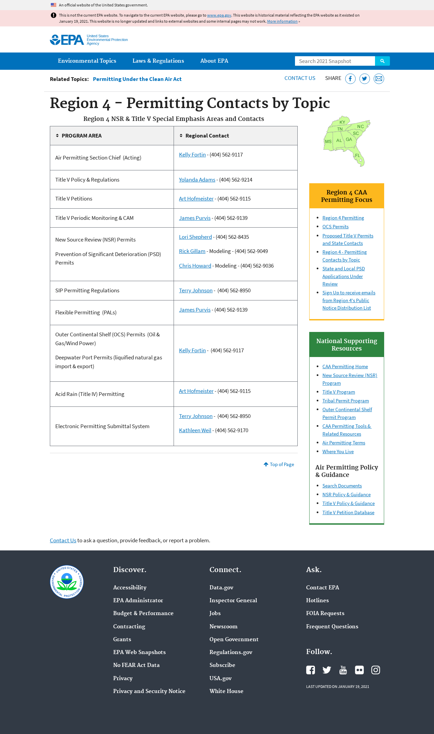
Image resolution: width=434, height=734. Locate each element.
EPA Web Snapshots (139, 653)
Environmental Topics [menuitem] (87, 61)
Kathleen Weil (195, 430)
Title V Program (338, 392)
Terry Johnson (196, 290)
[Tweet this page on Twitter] (364, 79)
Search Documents (342, 485)
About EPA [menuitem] (214, 61)
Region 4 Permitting (343, 217)
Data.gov (221, 588)
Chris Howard (195, 265)
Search (382, 61)
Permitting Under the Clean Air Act (137, 79)
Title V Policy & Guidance (348, 503)
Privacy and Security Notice (149, 692)
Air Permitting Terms (343, 442)
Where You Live (338, 451)
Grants (122, 640)
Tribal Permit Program (345, 400)
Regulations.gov (231, 653)
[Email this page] (379, 79)
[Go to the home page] (67, 40)
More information (282, 21)
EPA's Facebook (310, 670)
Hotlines (317, 601)
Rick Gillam (192, 251)
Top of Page (282, 464)
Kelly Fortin (192, 154)
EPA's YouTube (343, 670)
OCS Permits (335, 226)
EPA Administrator (138, 601)
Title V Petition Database (348, 512)
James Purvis (195, 218)
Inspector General (233, 601)
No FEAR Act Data (136, 666)
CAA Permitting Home (345, 366)
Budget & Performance (143, 614)
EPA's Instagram (375, 670)
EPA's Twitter (326, 670)
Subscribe (222, 666)
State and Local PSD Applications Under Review (343, 276)
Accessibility (129, 588)
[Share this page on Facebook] (350, 79)
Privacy (123, 679)
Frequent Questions (332, 627)
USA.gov (221, 679)
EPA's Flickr (359, 670)
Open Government (234, 640)
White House (226, 692)
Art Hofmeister (196, 198)
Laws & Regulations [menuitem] (158, 61)
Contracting (129, 627)
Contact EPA (322, 588)
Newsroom (224, 627)
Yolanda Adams (197, 179)
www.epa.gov (219, 15)
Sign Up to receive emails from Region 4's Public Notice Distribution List (348, 300)
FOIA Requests (325, 614)
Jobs (215, 614)
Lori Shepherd (195, 236)
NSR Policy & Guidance (346, 494)
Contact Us (299, 78)
